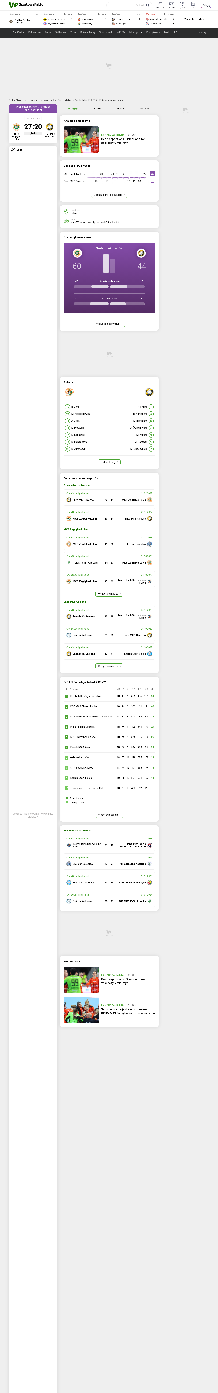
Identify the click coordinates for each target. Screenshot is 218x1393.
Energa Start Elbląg (81, 777)
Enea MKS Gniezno (80, 747)
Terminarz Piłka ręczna (39, 100)
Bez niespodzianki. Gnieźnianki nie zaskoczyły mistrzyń (123, 140)
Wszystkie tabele (108, 814)
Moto (167, 32)
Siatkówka (60, 32)
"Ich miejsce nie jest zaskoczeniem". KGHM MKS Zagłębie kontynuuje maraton (128, 1011)
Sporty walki (106, 32)
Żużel (73, 32)
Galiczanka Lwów (79, 757)
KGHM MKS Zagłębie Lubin (112, 135)
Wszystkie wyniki (193, 19)
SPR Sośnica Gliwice (81, 767)
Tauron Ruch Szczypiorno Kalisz (88, 788)
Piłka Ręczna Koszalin (82, 726)
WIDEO (121, 32)
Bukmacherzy (87, 32)
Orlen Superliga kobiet (62, 100)
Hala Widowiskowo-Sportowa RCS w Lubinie (95, 222)
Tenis (48, 32)
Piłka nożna (34, 32)
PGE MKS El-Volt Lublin (83, 706)
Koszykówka (153, 32)
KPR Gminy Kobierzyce (83, 737)
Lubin (74, 213)
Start (11, 100)
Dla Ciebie (18, 32)
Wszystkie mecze (108, 593)
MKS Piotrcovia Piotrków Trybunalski (91, 716)
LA (175, 32)
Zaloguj (206, 5)
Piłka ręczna (135, 32)
